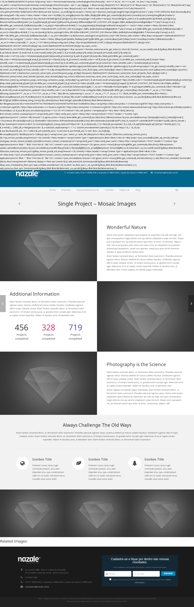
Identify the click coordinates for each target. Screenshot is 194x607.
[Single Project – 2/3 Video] (19, 203)
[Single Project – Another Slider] (174, 203)
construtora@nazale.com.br (166, 172)
